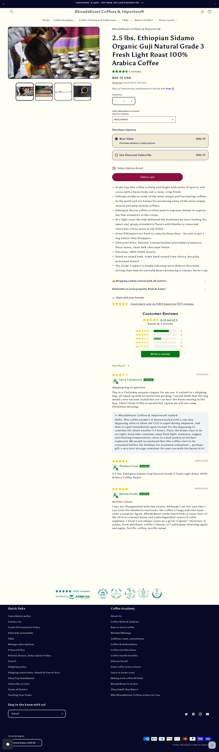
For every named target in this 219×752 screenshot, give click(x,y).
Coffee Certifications (123, 650)
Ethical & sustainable (20, 633)
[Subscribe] (61, 714)
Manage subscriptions (21, 644)
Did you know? (119, 661)
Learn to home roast (123, 672)
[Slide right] (95, 91)
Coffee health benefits (124, 655)
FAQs (11, 638)
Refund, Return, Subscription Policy (29, 655)
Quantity (117, 94)
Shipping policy (17, 666)
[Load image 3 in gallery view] (63, 91)
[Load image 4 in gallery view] (82, 91)
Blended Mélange (121, 633)
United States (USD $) (24, 743)
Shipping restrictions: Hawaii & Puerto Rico (34, 672)
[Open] (7, 744)
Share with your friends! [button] (130, 297)
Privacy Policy (16, 650)
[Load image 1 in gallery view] (25, 91)
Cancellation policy (19, 616)
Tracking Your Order (20, 695)
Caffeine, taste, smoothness (127, 638)
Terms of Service (18, 689)
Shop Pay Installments (21, 678)
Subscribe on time (18, 683)
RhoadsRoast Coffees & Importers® (195, 745)
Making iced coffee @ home (127, 678)
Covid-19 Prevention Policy (24, 627)
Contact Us (14, 621)
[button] (11, 11)
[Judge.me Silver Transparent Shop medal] (130, 593)
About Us (116, 616)
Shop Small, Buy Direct (124, 689)
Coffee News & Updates (125, 621)
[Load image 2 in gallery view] (44, 91)
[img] (120, 374)
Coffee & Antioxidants (124, 644)
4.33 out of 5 (169, 320)
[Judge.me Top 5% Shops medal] (157, 593)
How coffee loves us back (126, 666)
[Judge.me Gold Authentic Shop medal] (116, 593)
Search (12, 661)
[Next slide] (215, 3)
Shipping (117, 83)
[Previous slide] (3, 4)
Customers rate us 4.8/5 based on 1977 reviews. (162, 303)
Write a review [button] (160, 354)
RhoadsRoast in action (124, 683)
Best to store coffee (123, 627)
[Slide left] (11, 91)
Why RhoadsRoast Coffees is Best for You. (136, 695)
